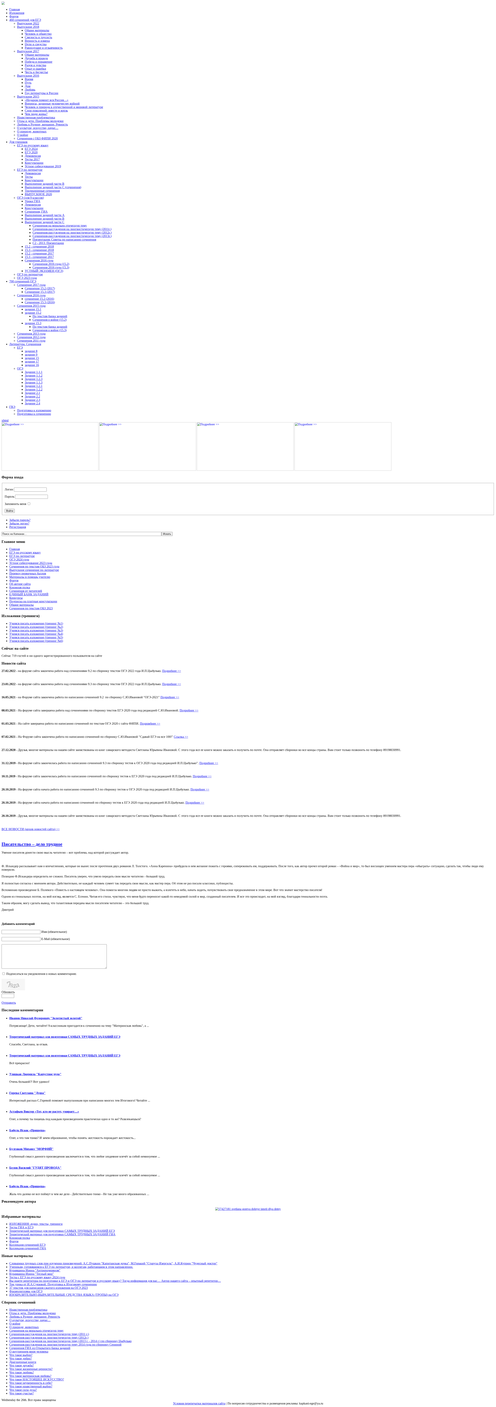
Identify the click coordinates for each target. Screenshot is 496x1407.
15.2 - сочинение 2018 (39, 246)
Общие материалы (37, 30)
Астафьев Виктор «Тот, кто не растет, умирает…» (44, 1111)
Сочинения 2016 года (39, 260)
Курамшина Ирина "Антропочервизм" (34, 1270)
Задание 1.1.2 (33, 375)
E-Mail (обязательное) (55, 939)
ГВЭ (12, 407)
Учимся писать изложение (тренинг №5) (36, 637)
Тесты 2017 (32, 159)
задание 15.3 (33, 323)
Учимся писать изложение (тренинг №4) (36, 634)
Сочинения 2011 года (31, 340)
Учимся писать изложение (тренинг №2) (36, 627)
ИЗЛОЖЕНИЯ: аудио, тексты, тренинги (36, 1224)
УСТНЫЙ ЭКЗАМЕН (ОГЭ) (44, 271)
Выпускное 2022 (28, 23)
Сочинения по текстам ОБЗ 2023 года (34, 566)
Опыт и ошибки (35, 68)
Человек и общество (38, 33)
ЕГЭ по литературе (29, 169)
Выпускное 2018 (28, 26)
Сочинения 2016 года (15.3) (51, 267)
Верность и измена (37, 40)
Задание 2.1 (32, 393)
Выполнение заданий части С (44, 222)
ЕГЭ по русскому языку (32, 145)
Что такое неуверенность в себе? (30, 1383)
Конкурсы (16, 597)
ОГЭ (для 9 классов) (30, 197)
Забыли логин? (19, 523)
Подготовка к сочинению (34, 413)
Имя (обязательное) (54, 931)
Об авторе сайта (20, 584)
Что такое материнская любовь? (30, 1376)
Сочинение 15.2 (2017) (40, 288)
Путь (28, 82)
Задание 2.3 (32, 400)
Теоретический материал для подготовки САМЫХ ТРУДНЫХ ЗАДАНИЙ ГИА (62, 1234)
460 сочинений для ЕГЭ (25, 20)
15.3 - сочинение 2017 (39, 257)
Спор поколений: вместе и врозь (46, 110)
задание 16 (32, 365)
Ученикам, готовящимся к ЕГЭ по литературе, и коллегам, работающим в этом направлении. (71, 1267)
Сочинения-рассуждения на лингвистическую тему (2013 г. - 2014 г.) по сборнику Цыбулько (70, 1341)
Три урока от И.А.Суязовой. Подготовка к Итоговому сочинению (53, 1284)
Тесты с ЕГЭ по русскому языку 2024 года (37, 1277)
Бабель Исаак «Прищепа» (27, 1130)
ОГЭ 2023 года (27, 278)
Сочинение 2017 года (31, 284)
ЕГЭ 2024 (31, 149)
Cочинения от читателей (25, 591)
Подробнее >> (171, 671)
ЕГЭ (20, 347)
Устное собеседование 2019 (43, 166)
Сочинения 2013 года (31, 333)
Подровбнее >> (150, 723)
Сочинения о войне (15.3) (50, 330)
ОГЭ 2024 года (19, 559)
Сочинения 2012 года (31, 337)
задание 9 (31, 354)
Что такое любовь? (21, 1372)
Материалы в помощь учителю (29, 577)
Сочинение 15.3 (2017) (40, 291)
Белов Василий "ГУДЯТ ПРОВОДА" (35, 1167)
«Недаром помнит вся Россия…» (46, 100)
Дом (27, 86)
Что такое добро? (20, 1358)
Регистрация (17, 527)
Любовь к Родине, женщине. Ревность (42, 124)
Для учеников (18, 142)
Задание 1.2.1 (33, 386)
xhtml (5, 420)
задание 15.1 (33, 309)
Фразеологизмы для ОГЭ (25, 1291)
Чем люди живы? (36, 114)
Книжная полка (19, 587)
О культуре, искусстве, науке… (37, 128)
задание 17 (32, 361)
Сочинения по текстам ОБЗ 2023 (31, 608)
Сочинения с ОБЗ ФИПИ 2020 (37, 138)
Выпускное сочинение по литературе (34, 570)
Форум (13, 16)
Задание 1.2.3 (33, 379)
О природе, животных (31, 131)
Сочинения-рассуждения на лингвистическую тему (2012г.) (72, 232)
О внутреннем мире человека (28, 1351)
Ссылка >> (181, 736)
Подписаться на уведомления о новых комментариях (41, 973)
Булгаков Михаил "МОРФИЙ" (31, 1149)
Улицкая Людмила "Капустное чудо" (35, 1074)
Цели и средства (35, 44)
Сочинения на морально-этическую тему (60, 225)
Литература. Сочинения (25, 344)
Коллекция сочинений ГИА (27, 1248)
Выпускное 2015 (28, 96)
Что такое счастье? (21, 1393)
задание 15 (32, 358)
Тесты (29, 176)
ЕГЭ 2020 (31, 152)
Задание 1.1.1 (33, 372)
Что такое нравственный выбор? (30, 1386)
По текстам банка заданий (50, 316)
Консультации (34, 162)
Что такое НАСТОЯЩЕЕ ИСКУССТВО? (36, 1379)
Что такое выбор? (20, 1355)
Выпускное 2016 (28, 75)
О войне (22, 135)
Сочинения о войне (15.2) (50, 319)
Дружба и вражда (36, 58)
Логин (9, 489)
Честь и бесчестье (36, 72)
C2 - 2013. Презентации (48, 243)
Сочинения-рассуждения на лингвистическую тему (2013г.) (72, 236)
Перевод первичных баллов (27, 573)
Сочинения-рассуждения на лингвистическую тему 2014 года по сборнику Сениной (65, 1344)
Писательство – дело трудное (32, 844)
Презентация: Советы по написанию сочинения (64, 239)
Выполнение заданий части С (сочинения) (53, 187)
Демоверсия (33, 155)
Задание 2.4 (32, 403)
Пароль (9, 496)
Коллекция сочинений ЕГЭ (27, 1244)
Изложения (16, 13)
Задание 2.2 (32, 396)
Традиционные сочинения (42, 190)
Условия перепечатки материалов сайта (199, 1403)
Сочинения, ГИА (36, 211)
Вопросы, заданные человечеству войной (52, 103)
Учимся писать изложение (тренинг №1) (36, 623)
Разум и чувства (35, 65)
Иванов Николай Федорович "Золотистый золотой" (45, 1018)
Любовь (30, 89)
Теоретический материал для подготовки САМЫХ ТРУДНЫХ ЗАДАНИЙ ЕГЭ (64, 1036)
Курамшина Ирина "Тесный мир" (31, 1273)
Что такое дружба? (21, 1365)
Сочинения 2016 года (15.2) (51, 264)
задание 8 (31, 351)
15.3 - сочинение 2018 (39, 250)
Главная (14, 9)
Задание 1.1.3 (33, 382)
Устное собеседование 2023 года (30, 563)
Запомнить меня (15, 504)
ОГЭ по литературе (30, 274)
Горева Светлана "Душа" (27, 1093)
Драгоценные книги (22, 1362)
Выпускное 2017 (28, 51)
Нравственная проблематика (36, 117)
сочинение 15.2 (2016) (39, 298)
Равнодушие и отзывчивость (44, 47)
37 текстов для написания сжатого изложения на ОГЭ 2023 (48, 1287)
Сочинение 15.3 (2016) (40, 302)
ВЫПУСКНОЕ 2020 (38, 194)
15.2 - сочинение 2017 (39, 253)
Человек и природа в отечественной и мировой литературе (64, 107)
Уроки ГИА (32, 201)
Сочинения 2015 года (31, 305)
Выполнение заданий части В (44, 183)
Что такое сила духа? (23, 1390)
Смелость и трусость (38, 37)
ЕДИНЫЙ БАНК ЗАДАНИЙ (28, 594)
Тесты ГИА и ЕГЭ (21, 1227)
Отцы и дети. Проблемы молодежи (40, 121)
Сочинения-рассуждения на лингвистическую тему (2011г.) (72, 229)
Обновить (8, 992)
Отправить (9, 1002)
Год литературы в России (41, 93)
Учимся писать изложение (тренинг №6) (36, 640)
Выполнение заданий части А (45, 215)
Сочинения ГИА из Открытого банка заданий (39, 1348)
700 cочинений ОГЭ (22, 281)
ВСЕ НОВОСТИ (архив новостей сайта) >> (31, 829)
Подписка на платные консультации (33, 601)
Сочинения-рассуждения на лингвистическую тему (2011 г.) (49, 1334)
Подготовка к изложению (34, 410)
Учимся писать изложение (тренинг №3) (36, 630)
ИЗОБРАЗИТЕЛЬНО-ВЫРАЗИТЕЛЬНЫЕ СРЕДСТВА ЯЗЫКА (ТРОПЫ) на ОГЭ (64, 1294)
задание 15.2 (33, 312)
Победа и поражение (38, 61)
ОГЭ (20, 368)
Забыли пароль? (19, 520)
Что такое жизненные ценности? (31, 1369)
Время (29, 79)
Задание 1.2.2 (33, 389)
